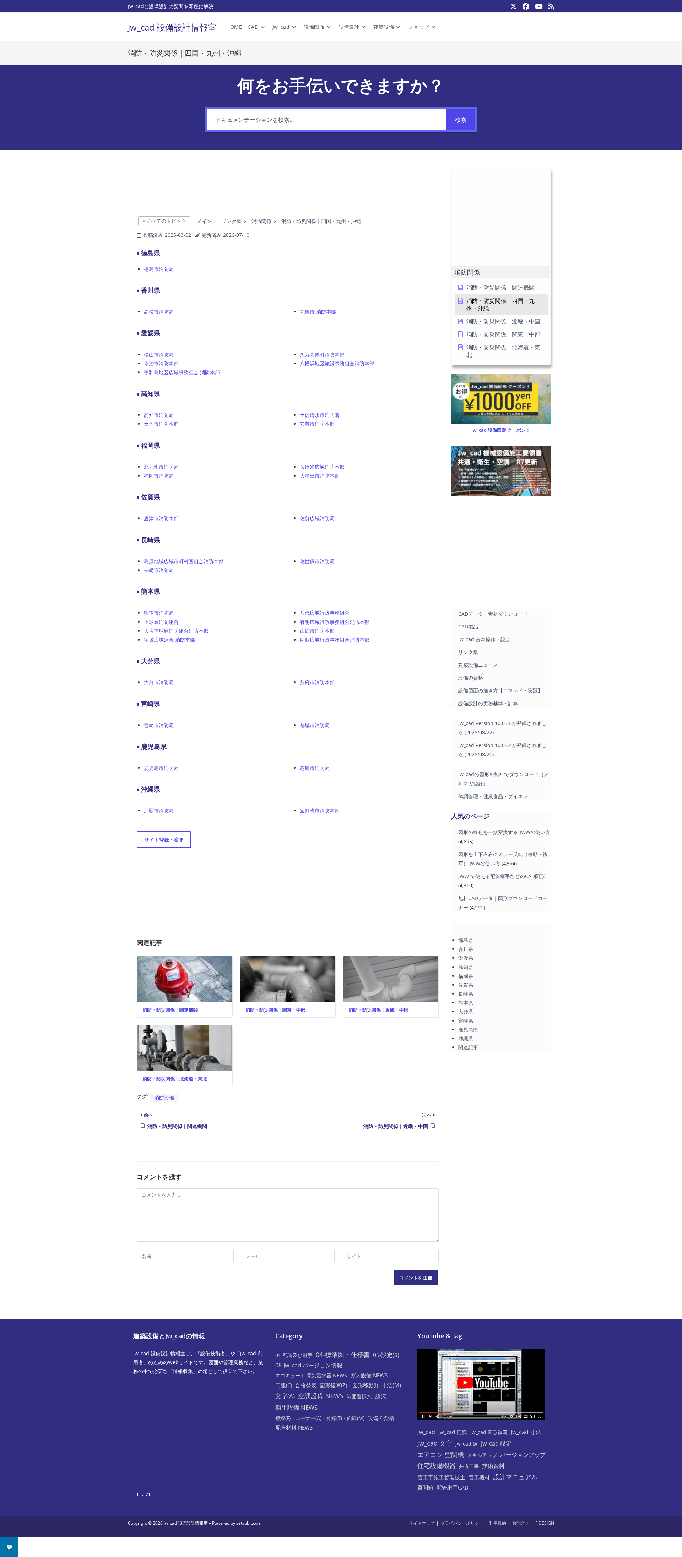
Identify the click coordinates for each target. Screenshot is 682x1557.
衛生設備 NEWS (296, 1407)
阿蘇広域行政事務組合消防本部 (334, 639)
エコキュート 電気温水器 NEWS (311, 1375)
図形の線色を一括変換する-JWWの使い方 (504, 832)
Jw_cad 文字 (434, 1443)
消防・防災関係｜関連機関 (170, 1010)
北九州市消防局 (161, 466)
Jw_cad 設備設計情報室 (172, 27)
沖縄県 (465, 1038)
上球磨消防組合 (161, 622)
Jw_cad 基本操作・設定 (484, 639)
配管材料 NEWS (294, 1427)
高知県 (465, 967)
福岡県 (465, 976)
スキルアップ (482, 1455)
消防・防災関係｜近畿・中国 (378, 1010)
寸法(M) (391, 1385)
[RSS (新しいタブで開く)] (549, 6)
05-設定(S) (386, 1355)
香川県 (465, 949)
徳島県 (465, 940)
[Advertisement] (288, 189)
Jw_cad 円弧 (452, 1432)
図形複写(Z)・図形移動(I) (349, 1385)
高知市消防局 (159, 415)
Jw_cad (426, 1432)
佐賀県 (465, 984)
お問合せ (520, 1523)
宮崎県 (465, 1020)
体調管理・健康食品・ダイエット (495, 796)
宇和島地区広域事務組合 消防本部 (182, 372)
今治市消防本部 (161, 363)
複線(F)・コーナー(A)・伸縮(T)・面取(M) (319, 1418)
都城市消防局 (315, 725)
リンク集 (468, 652)
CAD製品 (468, 626)
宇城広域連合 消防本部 (169, 639)
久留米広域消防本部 (322, 466)
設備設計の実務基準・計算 (488, 703)
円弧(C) (283, 1385)
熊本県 (465, 1002)
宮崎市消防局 (159, 725)
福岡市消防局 (159, 475)
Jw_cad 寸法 (526, 1432)
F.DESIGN (544, 1523)
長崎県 (465, 993)
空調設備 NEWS (320, 1396)
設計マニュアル (515, 1476)
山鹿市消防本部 (317, 630)
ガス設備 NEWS (369, 1375)
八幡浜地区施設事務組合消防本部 (337, 363)
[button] (500, 272)
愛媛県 (465, 957)
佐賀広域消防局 (317, 518)
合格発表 (305, 1385)
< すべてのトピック (164, 220)
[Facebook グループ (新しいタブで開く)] (526, 6)
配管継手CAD (453, 1487)
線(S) (380, 1396)
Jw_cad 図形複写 (489, 1432)
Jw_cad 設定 (496, 1443)
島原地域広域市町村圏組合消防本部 (183, 561)
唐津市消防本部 (161, 518)
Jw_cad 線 (466, 1443)
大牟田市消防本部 (320, 475)
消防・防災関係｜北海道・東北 (174, 1079)
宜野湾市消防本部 (320, 810)
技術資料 (493, 1466)
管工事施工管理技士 (441, 1477)
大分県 (465, 1011)
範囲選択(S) (359, 1396)
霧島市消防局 (315, 767)
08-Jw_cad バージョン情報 (308, 1365)
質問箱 (425, 1487)
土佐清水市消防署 (320, 415)
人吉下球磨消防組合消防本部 (176, 630)
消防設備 (164, 1097)
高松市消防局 (159, 311)
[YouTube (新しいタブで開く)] (538, 6)
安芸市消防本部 (317, 423)
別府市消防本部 (317, 682)
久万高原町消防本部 (322, 354)
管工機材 (479, 1477)
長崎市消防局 (159, 570)
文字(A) (285, 1396)
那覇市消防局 (159, 810)
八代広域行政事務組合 (325, 612)
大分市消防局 (159, 682)
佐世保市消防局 (317, 561)
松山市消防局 (159, 354)
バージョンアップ (523, 1455)
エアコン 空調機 (440, 1454)
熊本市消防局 (159, 612)
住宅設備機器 (436, 1465)
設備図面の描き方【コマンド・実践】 (500, 690)
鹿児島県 (468, 1029)
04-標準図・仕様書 (343, 1354)
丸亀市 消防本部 (318, 311)
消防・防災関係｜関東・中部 (275, 1010)
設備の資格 (470, 677)
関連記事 (468, 1047)
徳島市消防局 (159, 269)
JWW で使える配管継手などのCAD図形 (501, 876)
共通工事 (469, 1466)
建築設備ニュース (478, 665)
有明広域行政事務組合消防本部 (334, 622)
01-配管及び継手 (294, 1355)
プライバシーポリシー (461, 1523)
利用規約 (497, 1523)
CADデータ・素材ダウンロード (493, 613)
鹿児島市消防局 (161, 767)
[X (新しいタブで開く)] (513, 6)
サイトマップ (421, 1523)
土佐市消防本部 (161, 423)
